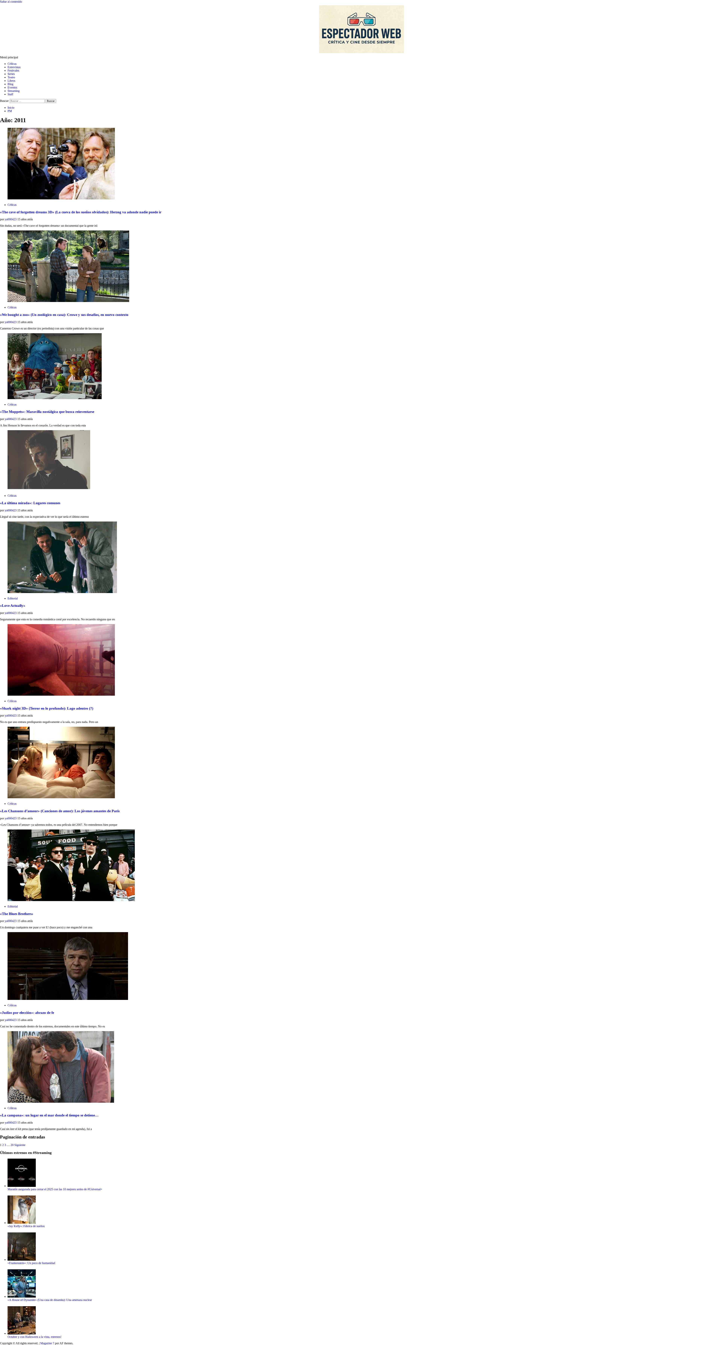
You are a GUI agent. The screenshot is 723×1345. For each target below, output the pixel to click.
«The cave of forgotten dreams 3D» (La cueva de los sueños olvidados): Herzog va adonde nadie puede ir (80, 212)
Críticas (12, 63)
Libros (11, 80)
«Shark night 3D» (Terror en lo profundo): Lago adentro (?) (46, 708)
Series (11, 73)
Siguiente (19, 1145)
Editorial (13, 598)
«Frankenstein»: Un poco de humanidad (31, 1263)
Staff (10, 94)
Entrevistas (14, 67)
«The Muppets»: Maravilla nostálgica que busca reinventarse (47, 412)
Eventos (12, 87)
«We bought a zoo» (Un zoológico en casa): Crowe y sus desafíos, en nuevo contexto (64, 315)
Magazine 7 (47, 1343)
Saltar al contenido (11, 1)
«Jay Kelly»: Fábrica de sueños (26, 1226)
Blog (10, 84)
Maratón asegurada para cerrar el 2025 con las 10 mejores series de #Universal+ (55, 1189)
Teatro (11, 77)
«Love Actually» (12, 606)
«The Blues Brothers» (16, 914)
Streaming (14, 90)
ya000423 (11, 219)
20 (12, 1145)
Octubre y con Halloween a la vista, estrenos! (34, 1336)
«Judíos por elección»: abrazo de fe (27, 1013)
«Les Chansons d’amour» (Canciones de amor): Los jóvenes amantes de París (60, 811)
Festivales (13, 70)
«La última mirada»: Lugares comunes (30, 503)
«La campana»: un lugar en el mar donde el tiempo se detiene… (49, 1115)
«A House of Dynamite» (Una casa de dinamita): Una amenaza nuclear (50, 1300)
